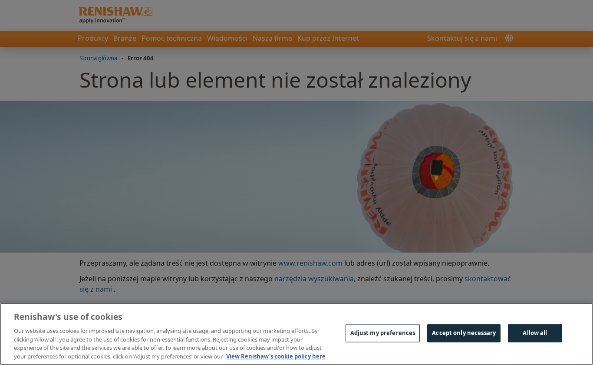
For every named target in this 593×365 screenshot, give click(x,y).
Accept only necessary (464, 333)
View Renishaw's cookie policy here (276, 356)
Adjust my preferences (382, 333)
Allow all (535, 333)
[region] (296, 334)
